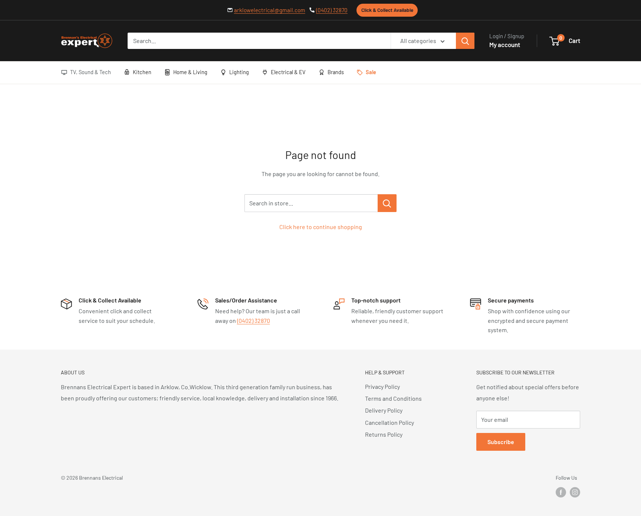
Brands (336, 72)
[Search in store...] (387, 203)
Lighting (239, 72)
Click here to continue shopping (320, 226)
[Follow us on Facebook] (561, 492)
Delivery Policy (383, 410)
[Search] (465, 41)
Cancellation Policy (389, 422)
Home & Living (190, 72)
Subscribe (500, 441)
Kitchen (142, 72)
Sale (371, 72)
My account (504, 44)
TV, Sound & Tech (90, 72)
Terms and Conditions (393, 398)
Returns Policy (383, 434)
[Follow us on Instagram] (575, 492)
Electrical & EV (288, 72)
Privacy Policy (382, 386)
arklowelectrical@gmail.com (269, 10)
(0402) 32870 (332, 10)
